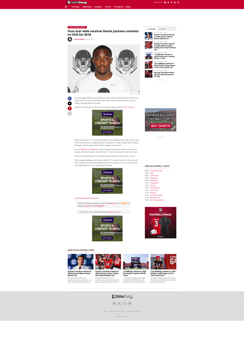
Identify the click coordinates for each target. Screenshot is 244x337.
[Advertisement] (122, 14)
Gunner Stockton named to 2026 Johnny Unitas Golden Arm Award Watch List (165, 46)
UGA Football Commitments (86, 198)
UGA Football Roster (134, 311)
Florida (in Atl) (155, 188)
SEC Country (129, 107)
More (128, 7)
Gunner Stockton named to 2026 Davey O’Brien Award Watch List (164, 36)
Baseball (98, 7)
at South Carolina (156, 195)
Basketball (87, 7)
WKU (152, 173)
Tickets (108, 7)
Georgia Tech (155, 197)
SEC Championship (157, 200)
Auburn (153, 185)
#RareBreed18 (111, 203)
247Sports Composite (89, 149)
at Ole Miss (154, 190)
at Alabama (154, 183)
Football (76, 7)
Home (105, 311)
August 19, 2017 (114, 212)
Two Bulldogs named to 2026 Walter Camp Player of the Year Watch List (164, 65)
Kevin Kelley (79, 39)
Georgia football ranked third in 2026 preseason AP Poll (164, 74)
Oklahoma (154, 178)
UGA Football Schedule (117, 311)
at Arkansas (154, 176)
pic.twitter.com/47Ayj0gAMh (93, 206)
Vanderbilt (154, 180)
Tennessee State (156, 171)
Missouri (153, 193)
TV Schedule (118, 7)
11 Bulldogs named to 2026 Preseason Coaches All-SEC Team (164, 56)
